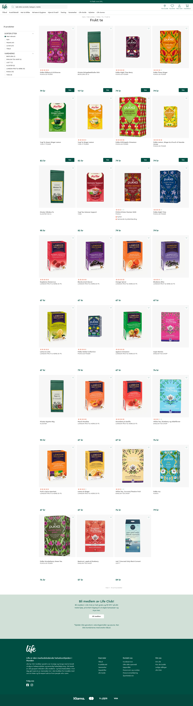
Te (102, 17)
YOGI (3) (9, 75)
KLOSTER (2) (10, 65)
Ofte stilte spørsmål (130, 664)
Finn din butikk (160, 664)
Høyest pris (10, 42)
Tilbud (8, 48)
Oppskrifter (102, 670)
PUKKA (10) (10, 71)
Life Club (158, 670)
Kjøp (69, 90)
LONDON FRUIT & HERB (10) (15, 68)
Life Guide (101, 673)
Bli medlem (96, 616)
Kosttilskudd (102, 664)
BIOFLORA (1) (10, 56)
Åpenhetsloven (128, 676)
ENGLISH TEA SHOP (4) (13, 59)
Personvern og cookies (131, 670)
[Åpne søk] (39, 7)
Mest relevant (10, 36)
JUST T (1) (9, 62)
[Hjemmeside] (4, 7)
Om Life (158, 662)
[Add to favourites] (73, 28)
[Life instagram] (32, 687)
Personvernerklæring (130, 673)
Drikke (98, 17)
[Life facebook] (27, 687)
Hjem (83, 17)
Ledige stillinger (161, 667)
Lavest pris (10, 45)
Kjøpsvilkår (127, 667)
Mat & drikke (91, 17)
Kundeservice (128, 662)
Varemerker (102, 667)
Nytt (7, 39)
